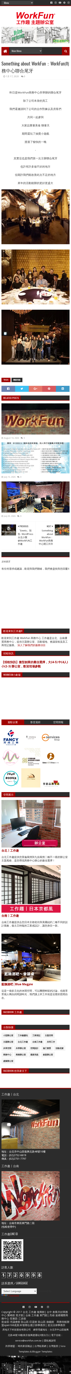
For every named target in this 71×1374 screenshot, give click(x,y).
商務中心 (7, 1055)
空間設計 (34, 1048)
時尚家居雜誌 (25, 1346)
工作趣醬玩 (23, 1035)
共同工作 (51, 1042)
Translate (14, 1295)
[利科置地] (30, 786)
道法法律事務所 (56, 1325)
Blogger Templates (42, 1351)
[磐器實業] (30, 746)
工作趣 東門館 (39, 1315)
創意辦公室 (48, 1055)
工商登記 (36, 1035)
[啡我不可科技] (11, 786)
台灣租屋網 (40, 1346)
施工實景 (47, 1048)
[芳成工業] (11, 746)
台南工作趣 (37, 1042)
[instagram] (55, 2)
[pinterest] (64, 2)
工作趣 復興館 (37, 1312)
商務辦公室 (21, 1055)
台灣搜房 (53, 1346)
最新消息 (17, 380)
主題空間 (49, 1035)
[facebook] (51, 2)
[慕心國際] (11, 766)
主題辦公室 (8, 1042)
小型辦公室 (8, 1035)
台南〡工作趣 (10, 915)
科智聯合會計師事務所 (32, 1325)
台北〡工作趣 (10, 850)
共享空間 (7, 1048)
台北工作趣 (23, 1042)
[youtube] (60, 2)
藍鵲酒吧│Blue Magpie (17, 984)
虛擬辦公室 (8, 1061)
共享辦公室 (21, 1048)
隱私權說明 (50, 1340)
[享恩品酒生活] (50, 786)
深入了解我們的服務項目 (31, 645)
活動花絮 (60, 1048)
